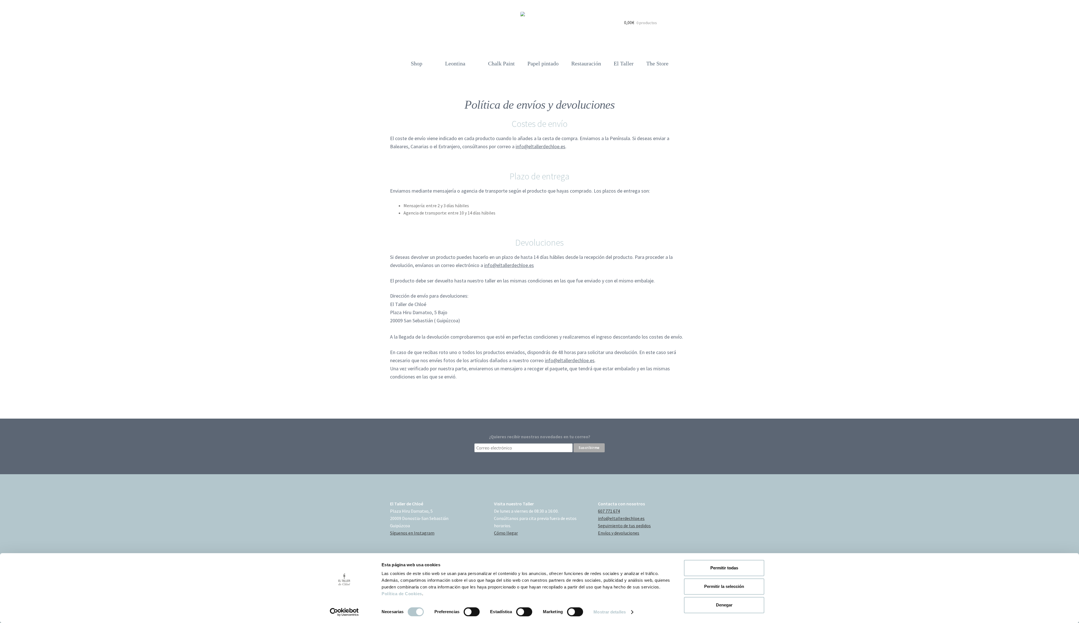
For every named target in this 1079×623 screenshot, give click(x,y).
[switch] (472, 611)
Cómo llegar (506, 533)
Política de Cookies (402, 593)
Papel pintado (543, 63)
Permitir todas (724, 567)
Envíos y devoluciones (618, 533)
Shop (416, 63)
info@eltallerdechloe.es (540, 146)
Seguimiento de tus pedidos (624, 525)
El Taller (624, 63)
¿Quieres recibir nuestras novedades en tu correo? (539, 436)
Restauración (586, 63)
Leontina (455, 63)
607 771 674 (609, 511)
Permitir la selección (724, 586)
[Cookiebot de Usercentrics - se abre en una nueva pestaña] (344, 612)
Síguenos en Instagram (412, 533)
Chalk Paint (501, 63)
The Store (657, 63)
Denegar (724, 605)
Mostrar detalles (609, 612)
